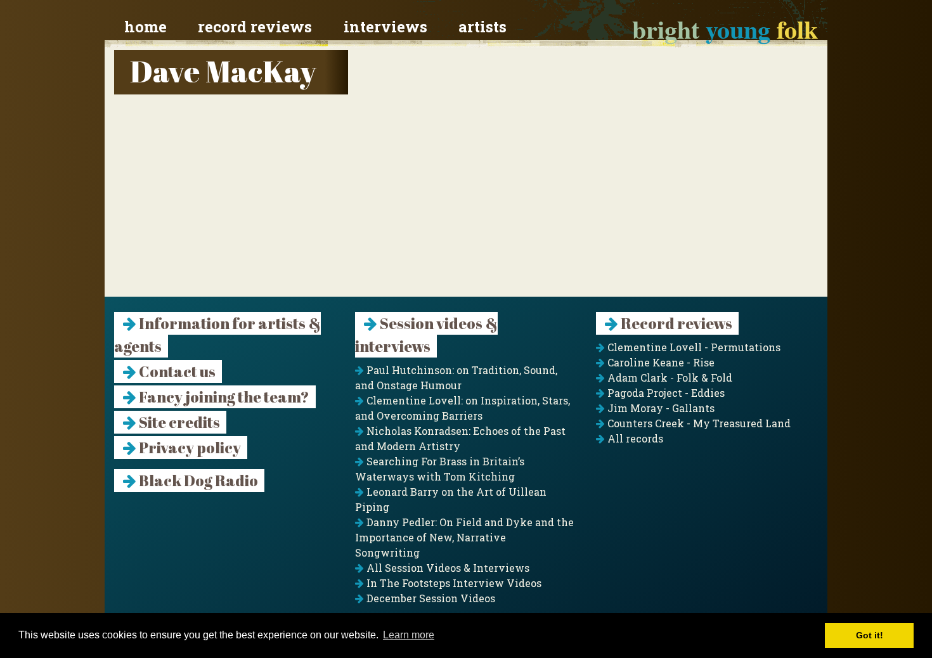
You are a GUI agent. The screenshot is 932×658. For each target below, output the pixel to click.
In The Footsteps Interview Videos (452, 583)
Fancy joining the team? (222, 397)
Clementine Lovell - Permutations (692, 347)
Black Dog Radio (197, 480)
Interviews (385, 26)
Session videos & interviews (426, 334)
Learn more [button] (408, 634)
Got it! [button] (869, 635)
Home (145, 26)
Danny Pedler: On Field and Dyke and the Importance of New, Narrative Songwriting (464, 537)
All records (634, 438)
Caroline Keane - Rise (660, 362)
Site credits (178, 422)
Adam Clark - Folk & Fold (668, 377)
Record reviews (255, 26)
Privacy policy (188, 447)
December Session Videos (429, 598)
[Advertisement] (466, 208)
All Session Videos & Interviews (446, 567)
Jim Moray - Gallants (660, 408)
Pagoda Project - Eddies (665, 392)
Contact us (176, 371)
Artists (482, 26)
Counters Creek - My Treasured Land (698, 423)
